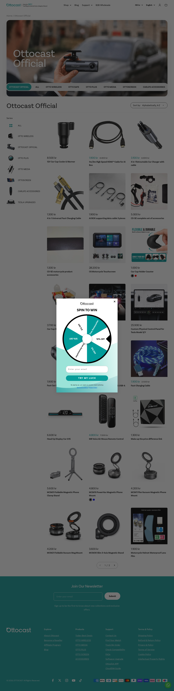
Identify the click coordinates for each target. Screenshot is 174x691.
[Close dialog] (114, 301)
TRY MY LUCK (87, 378)
